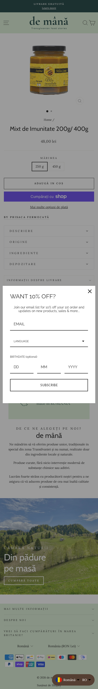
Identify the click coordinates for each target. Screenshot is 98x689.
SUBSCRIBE (49, 385)
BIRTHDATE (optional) (23, 356)
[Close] (89, 291)
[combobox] (49, 341)
